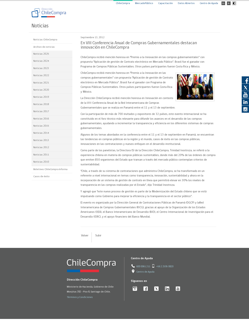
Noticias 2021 (41, 82)
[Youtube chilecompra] (178, 289)
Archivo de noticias (44, 47)
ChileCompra (123, 3)
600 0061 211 (143, 266)
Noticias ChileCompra (45, 39)
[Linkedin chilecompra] (167, 289)
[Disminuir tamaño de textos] (229, 4)
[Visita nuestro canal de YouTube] (245, 94)
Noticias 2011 (41, 154)
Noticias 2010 (41, 162)
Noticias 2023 (41, 68)
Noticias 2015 (41, 126)
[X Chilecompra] (156, 289)
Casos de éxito (41, 176)
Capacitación (165, 3)
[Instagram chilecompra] (135, 289)
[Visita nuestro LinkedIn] (245, 101)
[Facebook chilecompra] (145, 289)
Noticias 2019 (41, 97)
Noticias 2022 (41, 75)
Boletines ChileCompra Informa (50, 169)
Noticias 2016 (41, 118)
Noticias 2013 (41, 140)
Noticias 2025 (41, 54)
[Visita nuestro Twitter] (245, 87)
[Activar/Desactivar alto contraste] (234, 4)
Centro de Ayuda (209, 3)
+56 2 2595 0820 (164, 266)
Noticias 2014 (41, 133)
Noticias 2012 (41, 147)
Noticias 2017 (41, 111)
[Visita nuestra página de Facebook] (245, 79)
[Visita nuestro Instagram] (245, 109)
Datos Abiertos (186, 3)
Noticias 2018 (41, 104)
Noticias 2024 (41, 61)
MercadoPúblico (144, 3)
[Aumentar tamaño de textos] (223, 4)
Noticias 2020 (41, 90)
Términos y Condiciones (80, 297)
